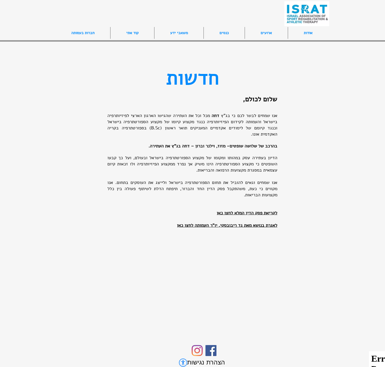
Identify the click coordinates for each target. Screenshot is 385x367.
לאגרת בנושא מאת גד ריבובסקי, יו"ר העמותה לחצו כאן (227, 225)
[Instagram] (197, 350)
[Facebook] (210, 350)
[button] (224, 33)
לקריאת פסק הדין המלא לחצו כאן (247, 213)
